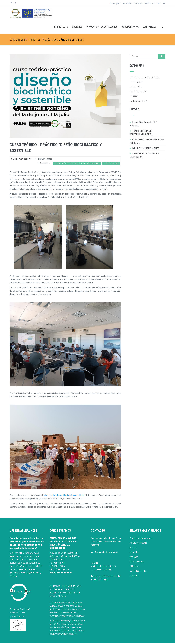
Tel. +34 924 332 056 (143, 3)
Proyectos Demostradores (102, 27)
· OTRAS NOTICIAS (138, 100)
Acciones (77, 27)
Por (21, 159)
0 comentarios (46, 163)
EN (159, 3)
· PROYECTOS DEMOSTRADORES (144, 77)
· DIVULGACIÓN (136, 82)
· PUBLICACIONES (138, 91)
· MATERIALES (136, 86)
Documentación (130, 27)
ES (155, 3)
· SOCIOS (134, 96)
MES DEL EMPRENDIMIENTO (145, 148)
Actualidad (149, 27)
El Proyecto (61, 27)
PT (164, 3)
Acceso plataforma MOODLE (121, 3)
